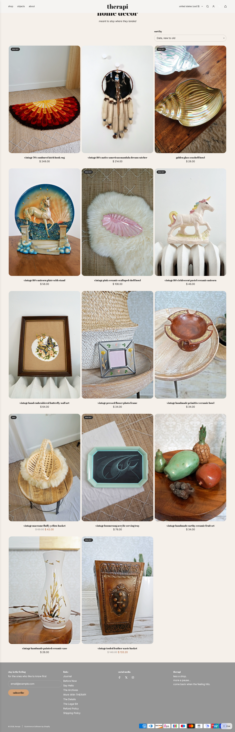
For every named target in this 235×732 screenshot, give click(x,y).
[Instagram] (133, 677)
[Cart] (225, 6)
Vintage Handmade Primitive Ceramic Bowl (190, 403)
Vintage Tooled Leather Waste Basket (117, 648)
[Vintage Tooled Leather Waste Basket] (117, 590)
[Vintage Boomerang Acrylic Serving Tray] (117, 467)
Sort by (158, 31)
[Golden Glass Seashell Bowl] (190, 99)
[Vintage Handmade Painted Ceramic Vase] (44, 590)
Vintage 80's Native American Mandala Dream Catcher (117, 157)
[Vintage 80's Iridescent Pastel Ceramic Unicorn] (190, 222)
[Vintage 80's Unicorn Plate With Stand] (44, 222)
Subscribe (18, 692)
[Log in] (214, 6)
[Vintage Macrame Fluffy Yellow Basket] (44, 467)
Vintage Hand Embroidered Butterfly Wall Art (44, 403)
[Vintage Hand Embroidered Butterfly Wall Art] (44, 345)
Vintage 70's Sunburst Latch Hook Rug (44, 157)
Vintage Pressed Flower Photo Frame (117, 403)
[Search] (208, 6)
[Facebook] (120, 677)
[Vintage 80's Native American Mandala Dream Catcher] (117, 99)
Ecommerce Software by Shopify (37, 726)
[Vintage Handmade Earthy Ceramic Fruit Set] (190, 467)
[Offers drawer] (219, 6)
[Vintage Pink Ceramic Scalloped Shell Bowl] (117, 222)
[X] (126, 677)
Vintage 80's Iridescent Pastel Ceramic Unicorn (190, 280)
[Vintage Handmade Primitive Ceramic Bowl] (190, 345)
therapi (117, 6)
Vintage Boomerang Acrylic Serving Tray (117, 525)
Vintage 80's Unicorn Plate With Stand (44, 280)
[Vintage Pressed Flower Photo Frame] (117, 345)
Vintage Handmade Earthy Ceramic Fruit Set (190, 525)
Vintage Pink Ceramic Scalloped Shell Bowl (117, 280)
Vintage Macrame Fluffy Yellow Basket (45, 525)
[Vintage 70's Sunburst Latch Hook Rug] (44, 99)
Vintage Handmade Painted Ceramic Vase (44, 648)
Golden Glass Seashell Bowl (190, 157)
